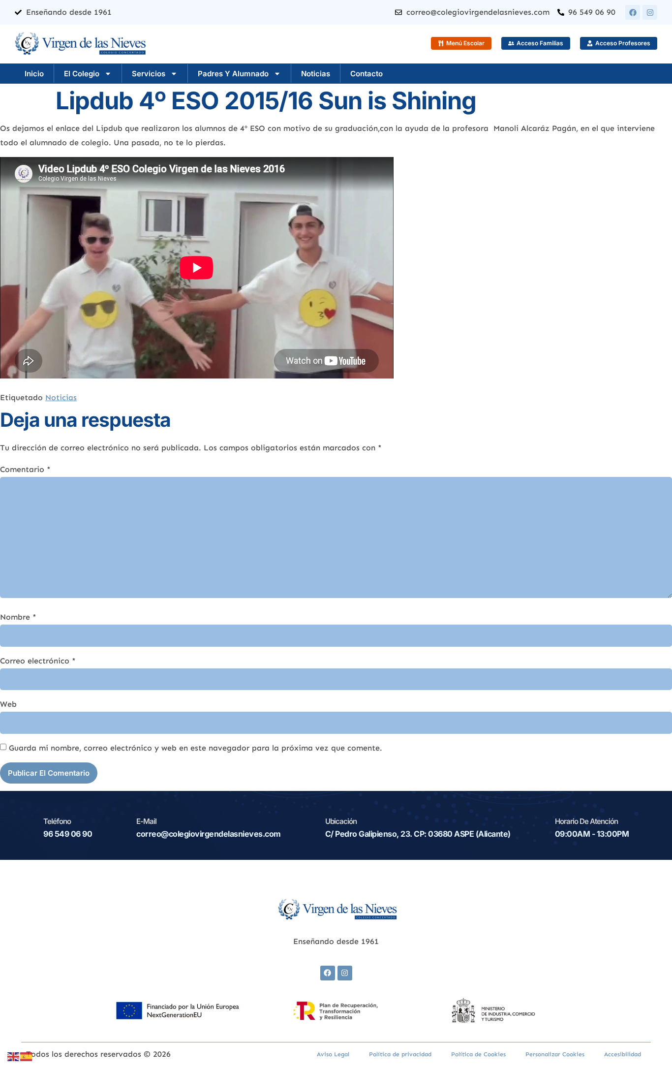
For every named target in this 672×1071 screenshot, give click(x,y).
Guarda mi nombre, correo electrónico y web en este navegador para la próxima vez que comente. (195, 748)
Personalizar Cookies (554, 1054)
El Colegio (81, 73)
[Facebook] (632, 12)
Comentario (25, 469)
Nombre (18, 617)
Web (8, 704)
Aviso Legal (333, 1054)
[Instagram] (649, 12)
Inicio (34, 73)
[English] (13, 1056)
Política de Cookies (478, 1054)
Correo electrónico (38, 660)
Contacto (366, 73)
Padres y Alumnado (233, 73)
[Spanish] (26, 1056)
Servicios (148, 73)
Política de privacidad (400, 1054)
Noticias (315, 73)
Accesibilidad (622, 1054)
